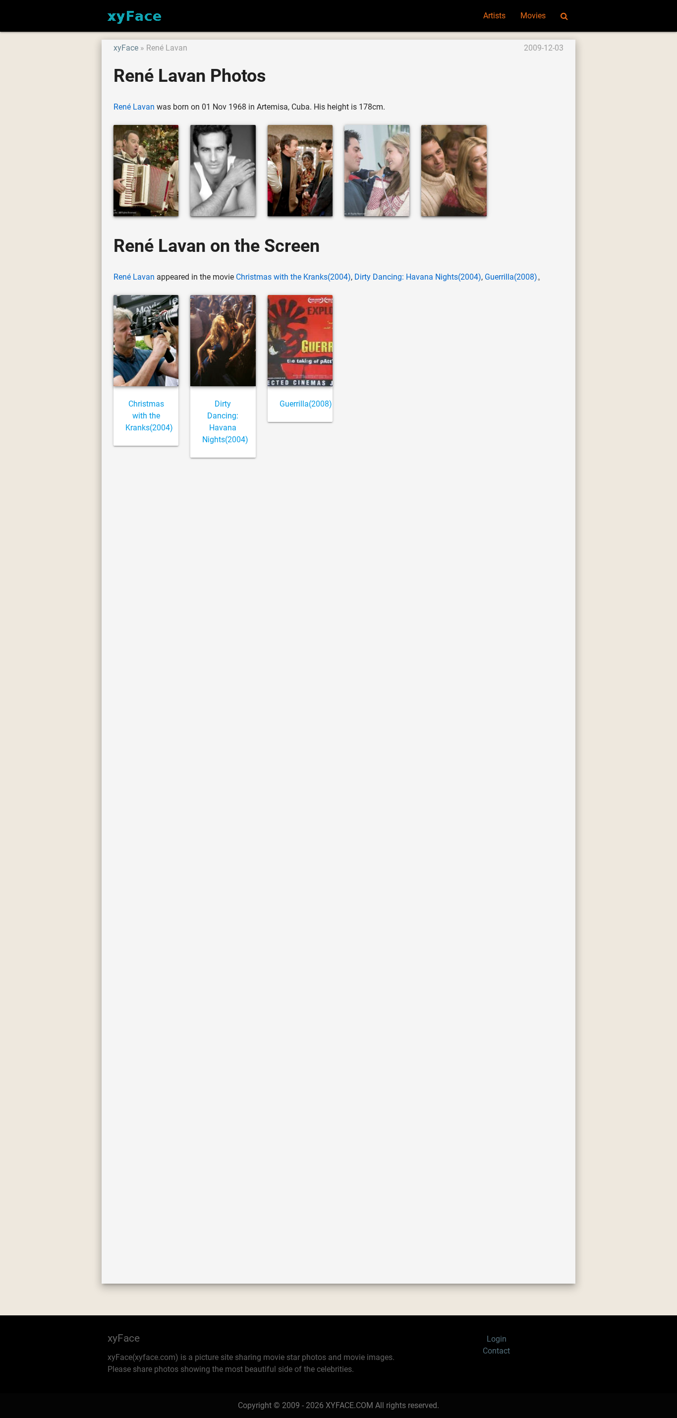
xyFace (125, 48)
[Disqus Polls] (338, 599)
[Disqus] (338, 859)
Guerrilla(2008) (511, 277)
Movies (533, 15)
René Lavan (134, 107)
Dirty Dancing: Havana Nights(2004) (417, 277)
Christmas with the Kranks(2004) (293, 277)
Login (497, 1339)
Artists (494, 15)
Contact (496, 1351)
